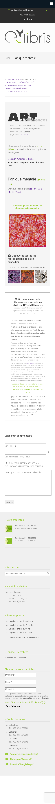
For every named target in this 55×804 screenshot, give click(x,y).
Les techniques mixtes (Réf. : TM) (18, 85)
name (10, 446)
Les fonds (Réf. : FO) (26, 82)
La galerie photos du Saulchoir (21, 621)
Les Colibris (30, 363)
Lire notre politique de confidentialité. (34, 698)
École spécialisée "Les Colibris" (27, 36)
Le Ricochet (13, 746)
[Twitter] (24, 19)
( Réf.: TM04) (14, 192)
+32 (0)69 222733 (27, 15)
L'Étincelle (13, 739)
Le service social (15, 592)
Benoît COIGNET (14, 79)
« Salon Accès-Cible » (21, 158)
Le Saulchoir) (23, 135)
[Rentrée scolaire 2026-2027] (9, 528)
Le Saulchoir (14, 725)
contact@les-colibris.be (22, 10)
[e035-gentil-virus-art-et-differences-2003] (27, 276)
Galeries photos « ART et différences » (23, 638)
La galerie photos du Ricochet (20, 632)
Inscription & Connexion (16, 658)
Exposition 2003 (11, 82)
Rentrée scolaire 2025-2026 (25, 538)
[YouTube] (30, 19)
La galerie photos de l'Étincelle (21, 625)
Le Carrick (13, 732)
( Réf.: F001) (35, 189)
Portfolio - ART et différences (16, 88)
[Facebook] (27, 19)
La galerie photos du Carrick (20, 629)
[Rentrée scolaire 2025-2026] (9, 541)
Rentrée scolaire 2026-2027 (25, 525)
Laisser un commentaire (17, 91)
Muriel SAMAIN (32, 528)
